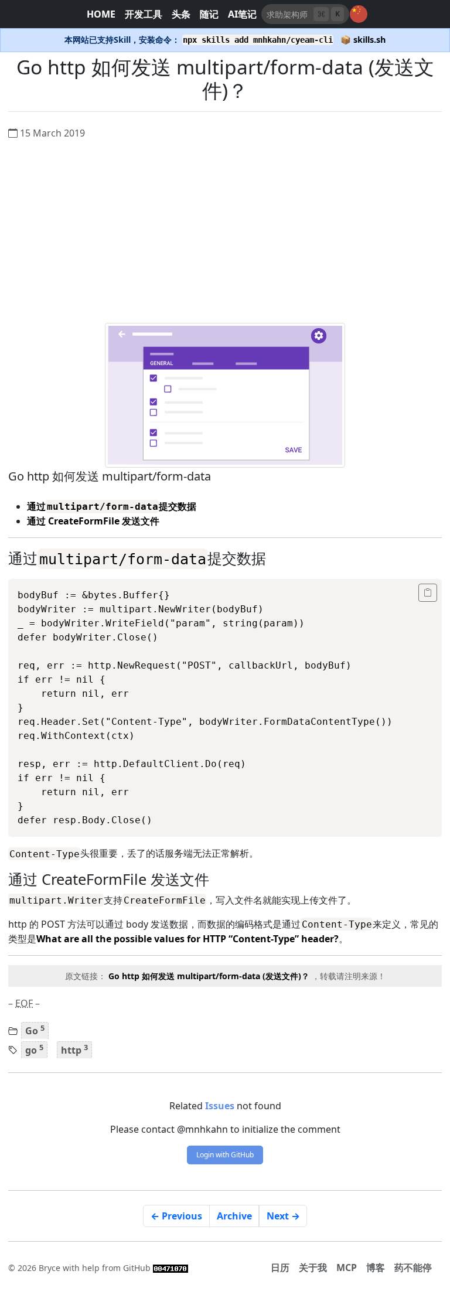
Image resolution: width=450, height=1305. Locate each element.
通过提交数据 (111, 506)
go (34, 1049)
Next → (283, 1215)
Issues (219, 1105)
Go (35, 1030)
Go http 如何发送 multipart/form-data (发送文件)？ (208, 976)
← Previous (176, 1215)
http (74, 1049)
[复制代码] (427, 593)
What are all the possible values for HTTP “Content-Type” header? (187, 938)
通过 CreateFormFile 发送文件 (93, 520)
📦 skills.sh (363, 39)
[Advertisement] (225, 231)
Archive (234, 1215)
